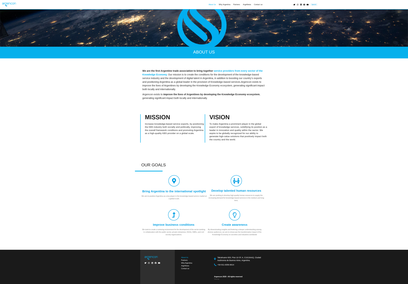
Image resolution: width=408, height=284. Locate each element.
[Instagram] (298, 5)
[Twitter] (294, 5)
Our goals (153, 165)
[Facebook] (304, 5)
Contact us (258, 5)
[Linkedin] (301, 5)
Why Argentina (224, 5)
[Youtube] (307, 5)
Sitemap (216, 279)
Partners (236, 5)
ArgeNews (247, 5)
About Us (212, 5)
